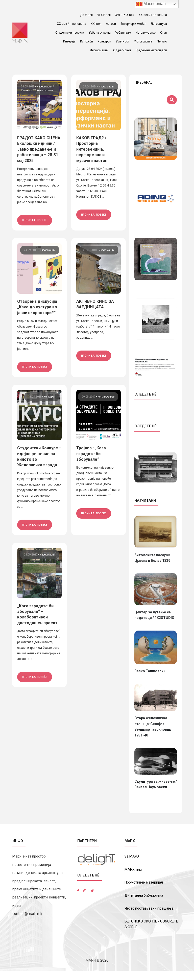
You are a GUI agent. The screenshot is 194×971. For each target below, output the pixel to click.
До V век (86, 15)
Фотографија (143, 41)
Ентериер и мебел (133, 24)
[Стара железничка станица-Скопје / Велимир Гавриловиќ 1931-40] (155, 697)
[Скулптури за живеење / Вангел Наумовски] (155, 761)
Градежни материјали (151, 50)
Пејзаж (162, 41)
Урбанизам (123, 32)
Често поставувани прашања (149, 908)
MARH (91, 960)
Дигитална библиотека (144, 895)
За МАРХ (132, 856)
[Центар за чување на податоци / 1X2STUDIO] (155, 589)
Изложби (86, 41)
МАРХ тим (133, 869)
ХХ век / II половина (71, 24)
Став (163, 32)
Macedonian (154, 4)
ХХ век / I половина (153, 15)
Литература (159, 24)
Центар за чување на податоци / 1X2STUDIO (154, 615)
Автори (111, 24)
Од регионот (122, 50)
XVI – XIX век (124, 15)
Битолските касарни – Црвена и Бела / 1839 (153, 558)
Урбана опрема (100, 32)
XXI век (96, 24)
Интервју (69, 41)
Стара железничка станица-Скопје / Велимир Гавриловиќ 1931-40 (152, 726)
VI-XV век (104, 15)
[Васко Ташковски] (155, 647)
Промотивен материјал (144, 882)
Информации (99, 50)
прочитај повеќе (34, 220)
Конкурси (104, 41)
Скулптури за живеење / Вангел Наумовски (155, 784)
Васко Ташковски (149, 671)
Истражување (146, 32)
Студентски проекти (69, 32)
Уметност (122, 41)
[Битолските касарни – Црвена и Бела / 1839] (155, 531)
